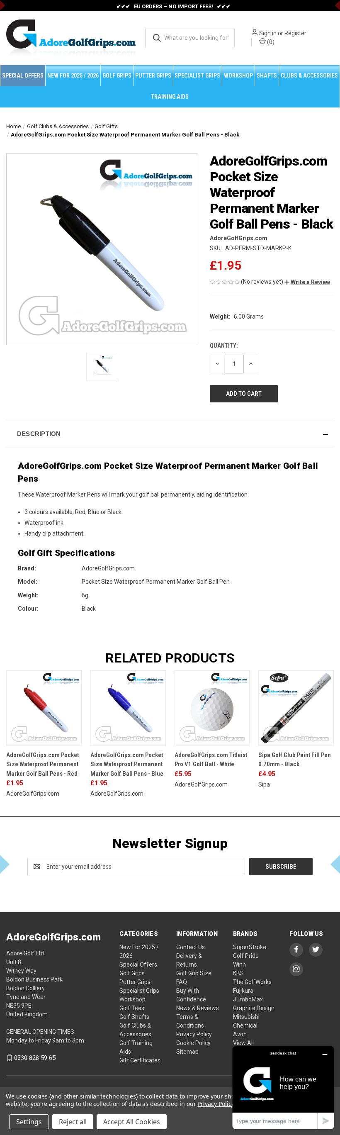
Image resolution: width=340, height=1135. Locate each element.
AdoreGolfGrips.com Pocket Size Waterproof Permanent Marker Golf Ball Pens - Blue (126, 764)
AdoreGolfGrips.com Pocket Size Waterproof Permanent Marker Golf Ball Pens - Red (42, 764)
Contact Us (190, 947)
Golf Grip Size (193, 973)
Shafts (267, 75)
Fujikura (243, 990)
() (270, 42)
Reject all (73, 1121)
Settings (29, 1121)
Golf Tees (131, 1008)
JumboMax (248, 999)
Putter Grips (153, 75)
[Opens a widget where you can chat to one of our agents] (283, 1087)
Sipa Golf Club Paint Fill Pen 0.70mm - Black (294, 759)
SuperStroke (249, 947)
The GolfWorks (252, 982)
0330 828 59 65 (35, 1058)
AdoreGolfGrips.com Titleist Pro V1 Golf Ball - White (211, 759)
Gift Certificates (139, 1060)
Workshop (238, 75)
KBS (238, 973)
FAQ (181, 982)
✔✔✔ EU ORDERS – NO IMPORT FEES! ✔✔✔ (174, 6)
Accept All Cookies (131, 1121)
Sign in (268, 33)
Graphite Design (253, 1008)
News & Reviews (197, 1008)
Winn (239, 964)
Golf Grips (116, 75)
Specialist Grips (197, 75)
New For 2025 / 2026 (73, 75)
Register (295, 33)
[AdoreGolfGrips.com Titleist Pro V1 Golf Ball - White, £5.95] (212, 708)
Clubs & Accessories (309, 75)
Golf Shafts (134, 1016)
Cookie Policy (193, 1043)
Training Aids (170, 96)
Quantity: (224, 345)
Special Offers (23, 75)
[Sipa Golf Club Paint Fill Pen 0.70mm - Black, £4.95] (296, 708)
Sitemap (187, 1051)
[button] (307, 282)
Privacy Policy (194, 1034)
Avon (240, 1034)
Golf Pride (246, 955)
